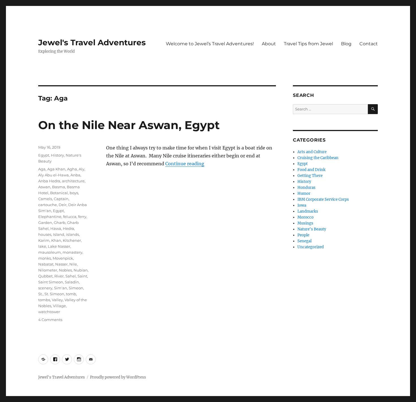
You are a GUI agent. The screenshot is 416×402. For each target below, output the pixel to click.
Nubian (81, 270)
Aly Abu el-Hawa (53, 175)
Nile (73, 264)
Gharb (59, 222)
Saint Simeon (50, 282)
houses (44, 234)
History (57, 155)
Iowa (301, 205)
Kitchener (72, 240)
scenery (45, 288)
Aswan (44, 187)
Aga (42, 169)
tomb (71, 294)
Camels (45, 198)
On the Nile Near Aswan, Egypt (129, 125)
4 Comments (50, 319)
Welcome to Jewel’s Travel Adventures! (210, 43)
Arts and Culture (312, 151)
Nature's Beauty (311, 229)
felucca (69, 216)
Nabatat (45, 264)
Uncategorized (310, 247)
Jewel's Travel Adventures (92, 42)
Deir (63, 204)
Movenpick (63, 258)
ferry (82, 216)
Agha (72, 169)
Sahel (70, 276)
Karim (44, 240)
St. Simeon (54, 294)
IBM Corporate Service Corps (323, 199)
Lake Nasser (59, 246)
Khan (56, 240)
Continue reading (184, 163)
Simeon (76, 288)
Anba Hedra (49, 181)
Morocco (305, 217)
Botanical (59, 193)
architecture (73, 181)
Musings (305, 223)
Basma (58, 187)
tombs (44, 300)
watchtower (49, 311)
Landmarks (307, 211)
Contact (368, 43)
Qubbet (45, 276)
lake (42, 246)
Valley (57, 300)
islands (72, 234)
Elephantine (49, 216)
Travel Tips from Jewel (308, 43)
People (303, 235)
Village (59, 305)
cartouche (47, 204)
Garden (45, 222)
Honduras (306, 187)
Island (58, 234)
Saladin (72, 282)
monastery (72, 252)
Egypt (43, 155)
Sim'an (60, 288)
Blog (346, 43)
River (59, 276)
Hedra (68, 228)
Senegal (304, 241)
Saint (82, 276)
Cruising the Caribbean (317, 157)
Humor (303, 193)
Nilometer (47, 270)
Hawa (55, 228)
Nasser (61, 264)
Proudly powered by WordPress (118, 377)
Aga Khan (56, 169)
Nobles (65, 270)
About (269, 43)
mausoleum (49, 252)
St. (40, 294)
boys (74, 193)
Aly (81, 169)
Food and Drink (311, 169)
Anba (75, 175)
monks (44, 258)
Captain (61, 198)
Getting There (310, 175)
